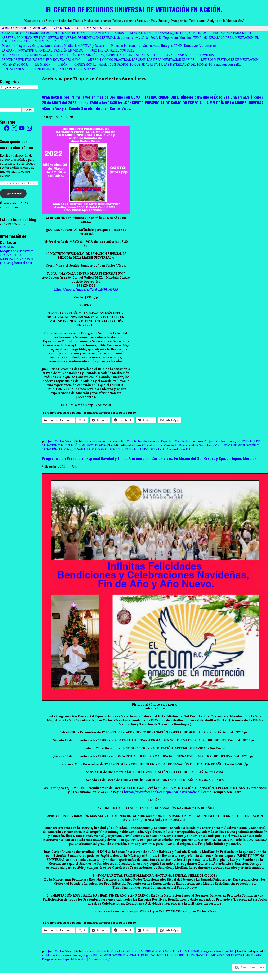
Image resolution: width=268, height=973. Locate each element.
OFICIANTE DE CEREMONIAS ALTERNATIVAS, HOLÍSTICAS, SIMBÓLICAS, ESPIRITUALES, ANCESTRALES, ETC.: (80, 55)
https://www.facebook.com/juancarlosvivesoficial (162, 792)
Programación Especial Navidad (64, 959)
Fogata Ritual (92, 955)
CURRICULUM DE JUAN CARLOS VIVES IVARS (63, 69)
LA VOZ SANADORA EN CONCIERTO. (112, 449)
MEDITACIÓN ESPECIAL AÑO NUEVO (129, 955)
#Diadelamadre (152, 445)
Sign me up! (13, 193)
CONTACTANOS (13, 69)
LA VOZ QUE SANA (72, 449)
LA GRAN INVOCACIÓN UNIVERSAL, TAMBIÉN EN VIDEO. (42, 51)
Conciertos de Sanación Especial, (150, 441)
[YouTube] (21, 128)
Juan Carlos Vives (60, 441)
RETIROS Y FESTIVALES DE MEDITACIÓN (230, 60)
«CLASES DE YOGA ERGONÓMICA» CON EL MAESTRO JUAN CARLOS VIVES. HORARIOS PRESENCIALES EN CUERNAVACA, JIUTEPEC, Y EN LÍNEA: (104, 33)
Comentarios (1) (178, 449)
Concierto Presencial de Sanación (188, 445)
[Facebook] (6, 128)
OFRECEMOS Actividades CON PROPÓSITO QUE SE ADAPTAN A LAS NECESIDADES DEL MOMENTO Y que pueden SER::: (158, 65)
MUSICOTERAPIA (93, 445)
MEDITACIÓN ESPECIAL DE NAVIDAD (183, 955)
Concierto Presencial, (109, 441)
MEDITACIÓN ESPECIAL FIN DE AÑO (236, 955)
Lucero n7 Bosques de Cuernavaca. (17, 249)
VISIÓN (62, 65)
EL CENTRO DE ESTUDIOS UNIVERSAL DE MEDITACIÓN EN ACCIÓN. (134, 9)
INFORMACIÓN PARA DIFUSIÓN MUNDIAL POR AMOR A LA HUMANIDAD (146, 952)
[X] (14, 128)
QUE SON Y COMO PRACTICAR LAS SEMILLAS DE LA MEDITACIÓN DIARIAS (141, 60)
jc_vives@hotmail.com (16, 263)
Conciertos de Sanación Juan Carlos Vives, (205, 441)
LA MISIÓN (43, 65)
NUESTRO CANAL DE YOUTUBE (112, 51)
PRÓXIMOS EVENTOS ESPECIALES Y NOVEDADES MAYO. (41, 60)
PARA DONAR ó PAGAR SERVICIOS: (189, 55)
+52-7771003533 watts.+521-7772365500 (16, 257)
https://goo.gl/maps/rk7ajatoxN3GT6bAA (85, 290)
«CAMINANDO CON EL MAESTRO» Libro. (83, 28)
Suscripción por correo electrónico (16, 144)
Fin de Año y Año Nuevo (63, 955)
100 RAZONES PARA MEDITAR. (234, 33)
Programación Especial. (217, 952)
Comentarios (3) (100, 959)
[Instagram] (29, 128)
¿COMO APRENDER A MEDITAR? (25, 28)
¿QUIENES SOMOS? (15, 65)
